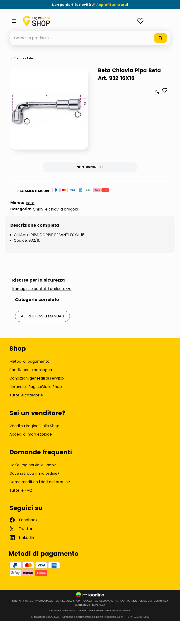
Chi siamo (55, 610)
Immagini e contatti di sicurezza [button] (41, 289)
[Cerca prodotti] (160, 38)
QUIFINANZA (161, 601)
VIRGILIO (28, 601)
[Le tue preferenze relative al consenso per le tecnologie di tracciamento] (171, 612)
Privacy (81, 610)
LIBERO (16, 601)
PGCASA (87, 601)
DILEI (134, 601)
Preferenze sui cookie (118, 610)
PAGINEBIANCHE (103, 601)
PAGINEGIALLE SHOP (67, 601)
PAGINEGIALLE (44, 601)
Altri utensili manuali (42, 316)
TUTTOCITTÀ (122, 601)
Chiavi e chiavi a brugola (55, 209)
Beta (30, 203)
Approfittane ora (111, 4)
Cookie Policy (96, 610)
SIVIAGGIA (145, 601)
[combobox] (90, 38)
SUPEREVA (98, 605)
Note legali (69, 610)
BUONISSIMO (82, 605)
